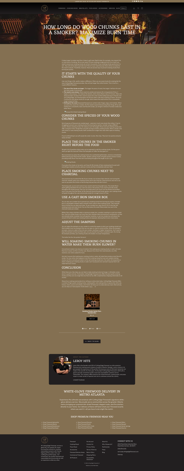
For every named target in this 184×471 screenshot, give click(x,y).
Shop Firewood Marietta (85, 428)
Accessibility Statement (90, 458)
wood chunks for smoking (108, 81)
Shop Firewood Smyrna (119, 428)
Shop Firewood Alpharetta (51, 422)
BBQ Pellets (83, 8)
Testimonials (106, 447)
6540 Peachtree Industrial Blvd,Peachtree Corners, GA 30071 (127, 445)
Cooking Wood (72, 8)
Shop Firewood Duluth (84, 424)
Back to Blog (93, 341)
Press (103, 449)
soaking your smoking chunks (101, 249)
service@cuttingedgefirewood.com (128, 451)
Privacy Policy (91, 447)
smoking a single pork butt (102, 62)
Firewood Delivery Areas (77, 452)
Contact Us (90, 444)
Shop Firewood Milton (118, 422)
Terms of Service (91, 449)
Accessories (103, 8)
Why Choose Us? (107, 444)
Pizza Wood (93, 8)
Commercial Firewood (76, 455)
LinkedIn (75, 380)
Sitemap (120, 454)
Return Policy (90, 452)
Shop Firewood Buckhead (50, 428)
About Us (105, 441)
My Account (90, 441)
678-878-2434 (122, 449)
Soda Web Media (94, 465)
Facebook (82, 380)
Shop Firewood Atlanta (50, 424)
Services (112, 8)
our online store (94, 281)
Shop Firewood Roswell (119, 424)
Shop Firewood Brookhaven (51, 426)
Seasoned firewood (84, 103)
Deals (123, 8)
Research (90, 251)
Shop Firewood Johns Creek (86, 426)
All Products (73, 458)
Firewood (61, 8)
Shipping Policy (91, 455)
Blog (118, 8)
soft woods (81, 136)
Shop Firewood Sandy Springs (121, 426)
